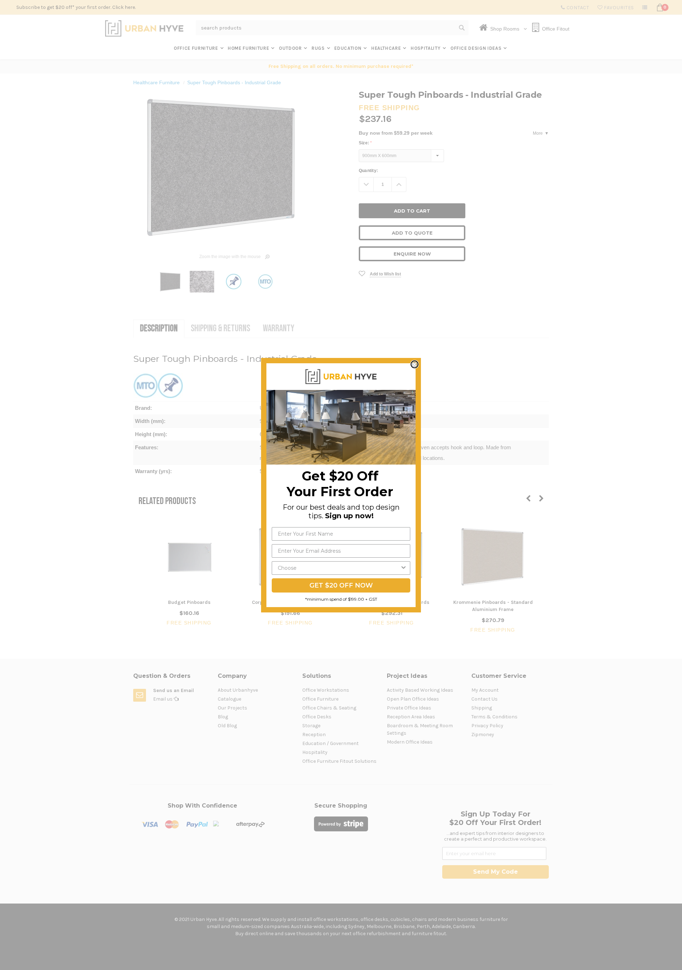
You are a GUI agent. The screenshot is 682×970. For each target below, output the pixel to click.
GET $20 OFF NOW (341, 585)
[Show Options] (403, 568)
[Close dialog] (414, 364)
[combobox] (339, 568)
